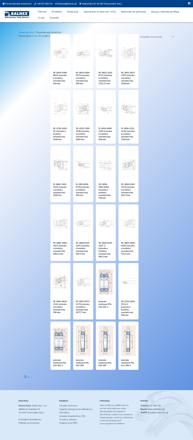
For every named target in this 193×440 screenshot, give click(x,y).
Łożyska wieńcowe (68, 405)
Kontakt (54, 17)
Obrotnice (64, 412)
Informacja (104, 400)
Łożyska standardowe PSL (72, 416)
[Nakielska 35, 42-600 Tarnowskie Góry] (80, 4)
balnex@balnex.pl (67, 3)
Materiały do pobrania (133, 11)
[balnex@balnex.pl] (56, 4)
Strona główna (26, 32)
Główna (42, 11)
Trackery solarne (68, 419)
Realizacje (73, 11)
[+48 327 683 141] (35, 4)
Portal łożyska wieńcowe (18, 3)
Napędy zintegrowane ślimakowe (76, 409)
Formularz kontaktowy (30, 419)
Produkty (57, 11)
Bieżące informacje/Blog (165, 11)
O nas (41, 17)
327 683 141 (155, 405)
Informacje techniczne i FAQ (100, 11)
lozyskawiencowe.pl (158, 412)
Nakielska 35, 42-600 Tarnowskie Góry (102, 3)
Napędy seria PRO (68, 423)
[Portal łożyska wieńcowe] (3, 4)
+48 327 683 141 (45, 3)
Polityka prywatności (29, 423)
